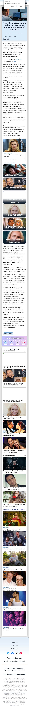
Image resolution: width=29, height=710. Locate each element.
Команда (14, 648)
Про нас (14, 642)
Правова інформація (14, 658)
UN (15, 61)
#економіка (8, 333)
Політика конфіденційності (14, 661)
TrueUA (18, 59)
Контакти (14, 645)
